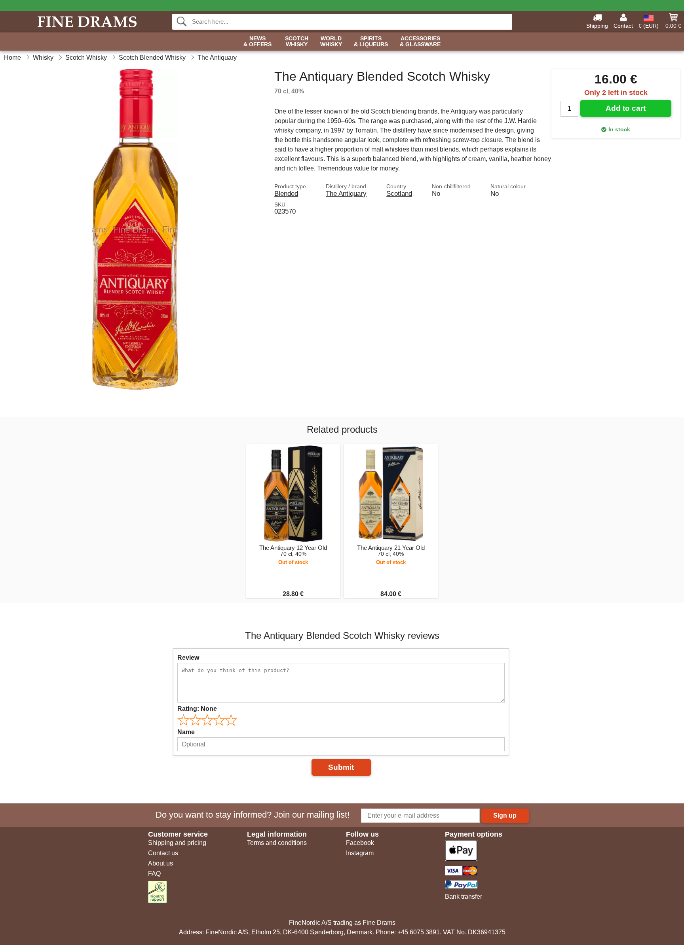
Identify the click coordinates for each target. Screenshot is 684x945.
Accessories (420, 41)
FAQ (154, 873)
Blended (286, 193)
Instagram (360, 853)
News (257, 41)
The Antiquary (346, 193)
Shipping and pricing (177, 842)
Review (188, 657)
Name (186, 732)
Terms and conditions (277, 842)
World (331, 41)
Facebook (360, 842)
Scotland (399, 193)
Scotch (296, 41)
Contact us (163, 853)
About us (160, 863)
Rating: (197, 708)
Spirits (371, 41)
